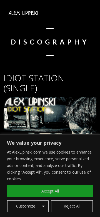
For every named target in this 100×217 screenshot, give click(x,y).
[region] (50, 175)
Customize (25, 206)
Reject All (72, 206)
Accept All (50, 191)
